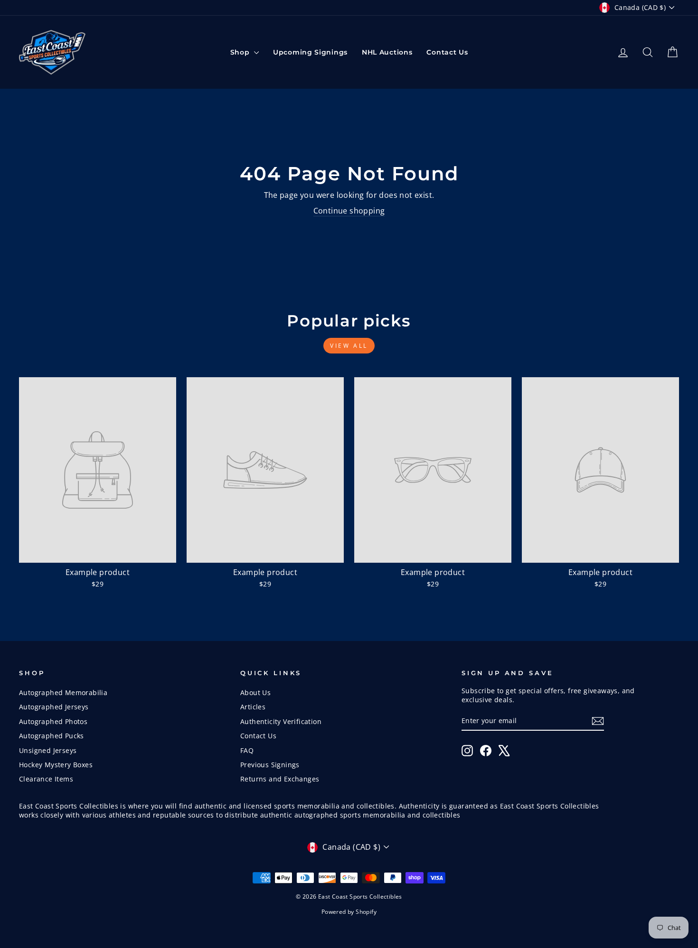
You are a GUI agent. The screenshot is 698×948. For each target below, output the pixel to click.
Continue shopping (349, 210)
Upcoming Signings (310, 52)
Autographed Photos (53, 721)
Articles (252, 706)
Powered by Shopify (349, 912)
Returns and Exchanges (279, 778)
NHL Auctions (387, 52)
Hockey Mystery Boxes (56, 764)
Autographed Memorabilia (63, 692)
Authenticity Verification (280, 721)
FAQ (247, 750)
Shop (241, 52)
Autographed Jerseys (54, 706)
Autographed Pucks (51, 735)
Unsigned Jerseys (47, 750)
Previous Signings (270, 764)
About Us (255, 692)
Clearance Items (46, 778)
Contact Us (447, 52)
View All (349, 346)
